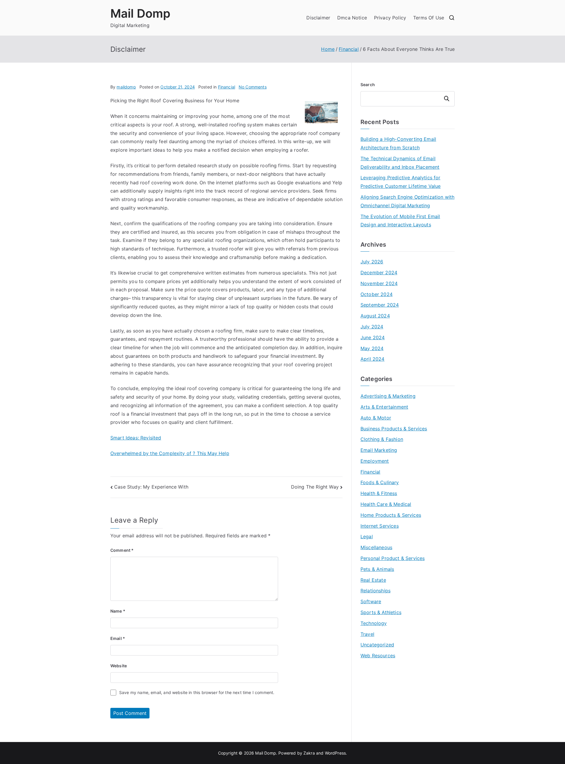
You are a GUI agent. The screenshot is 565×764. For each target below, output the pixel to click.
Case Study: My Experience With (151, 487)
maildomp (126, 86)
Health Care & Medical (385, 504)
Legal (366, 536)
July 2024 (371, 327)
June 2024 (372, 337)
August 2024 (375, 316)
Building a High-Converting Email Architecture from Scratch (398, 143)
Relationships (375, 591)
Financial (226, 86)
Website (118, 665)
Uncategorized (377, 645)
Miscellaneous (376, 547)
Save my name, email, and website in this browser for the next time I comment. (196, 692)
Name (117, 610)
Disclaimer (318, 18)
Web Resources (377, 655)
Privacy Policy (390, 18)
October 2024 (376, 294)
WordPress (335, 752)
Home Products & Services (390, 515)
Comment (122, 550)
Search (367, 84)
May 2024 (371, 348)
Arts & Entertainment (384, 407)
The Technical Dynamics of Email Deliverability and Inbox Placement (399, 163)
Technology (373, 623)
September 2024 (379, 305)
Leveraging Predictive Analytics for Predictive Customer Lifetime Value (400, 182)
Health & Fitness (378, 493)
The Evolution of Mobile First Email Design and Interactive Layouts (400, 220)
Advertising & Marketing (388, 396)
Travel (367, 634)
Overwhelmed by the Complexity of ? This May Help (169, 453)
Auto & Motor (375, 418)
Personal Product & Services (392, 558)
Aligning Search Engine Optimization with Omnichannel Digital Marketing (407, 201)
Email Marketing (378, 450)
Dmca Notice (352, 18)
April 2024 (372, 359)
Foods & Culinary (379, 482)
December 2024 (378, 272)
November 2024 (379, 283)
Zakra (309, 752)
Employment (374, 461)
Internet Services (379, 526)
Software (370, 601)
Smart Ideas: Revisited (135, 438)
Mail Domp (140, 13)
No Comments (253, 86)
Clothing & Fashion (381, 439)
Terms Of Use (428, 18)
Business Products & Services (393, 429)
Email (117, 638)
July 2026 (371, 262)
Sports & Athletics (380, 612)
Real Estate (373, 580)
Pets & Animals (377, 569)
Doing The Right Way (315, 487)
